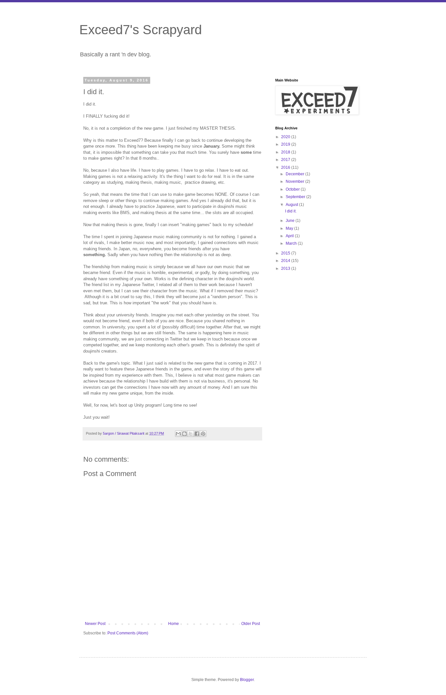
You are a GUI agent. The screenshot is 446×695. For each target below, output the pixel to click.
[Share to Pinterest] (203, 433)
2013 (286, 268)
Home (173, 623)
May (290, 228)
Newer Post (95, 623)
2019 (286, 144)
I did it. (290, 211)
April (290, 236)
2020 (286, 137)
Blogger (247, 679)
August (292, 204)
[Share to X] (190, 433)
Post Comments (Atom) (127, 633)
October (293, 189)
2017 (286, 159)
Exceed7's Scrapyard (140, 29)
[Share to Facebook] (197, 433)
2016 (286, 167)
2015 (286, 253)
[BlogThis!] (184, 433)
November (295, 181)
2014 (286, 260)
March (292, 243)
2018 (286, 152)
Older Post (250, 623)
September (296, 197)
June (290, 220)
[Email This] (178, 433)
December (295, 174)
